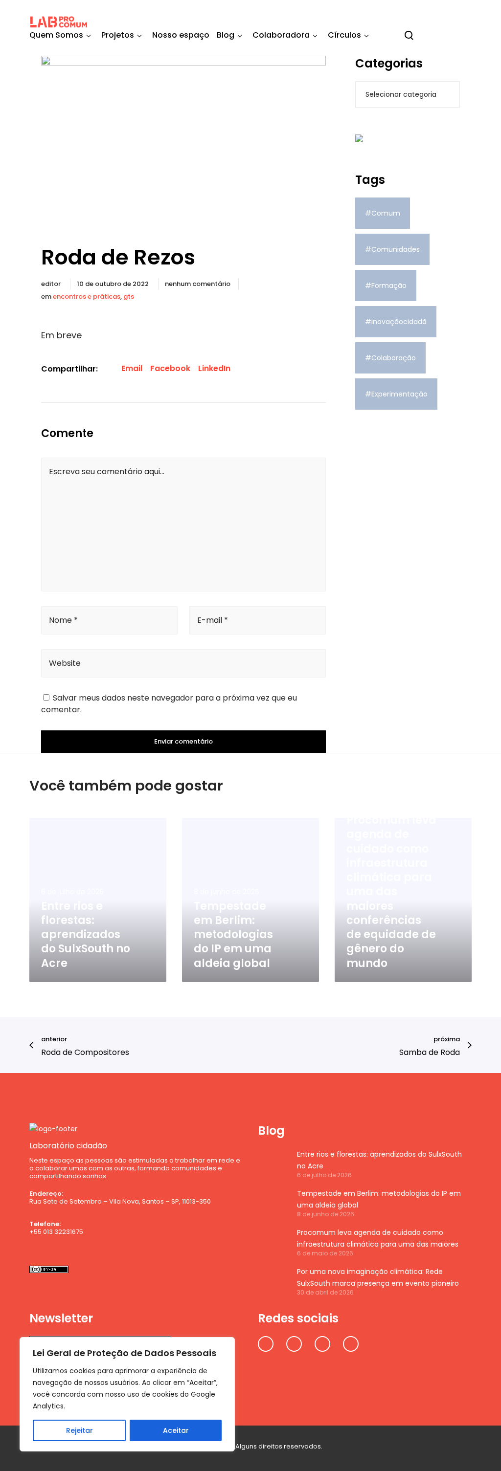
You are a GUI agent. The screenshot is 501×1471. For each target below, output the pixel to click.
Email (131, 368)
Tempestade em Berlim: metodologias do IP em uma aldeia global (379, 1199)
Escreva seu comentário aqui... (106, 471)
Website (65, 663)
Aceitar (176, 1430)
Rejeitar (79, 1430)
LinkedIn (214, 368)
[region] (127, 1394)
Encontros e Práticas (86, 296)
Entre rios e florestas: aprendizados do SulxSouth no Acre (379, 1160)
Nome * (63, 620)
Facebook (170, 368)
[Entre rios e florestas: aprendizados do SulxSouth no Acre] (272, 1163)
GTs (128, 296)
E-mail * (212, 620)
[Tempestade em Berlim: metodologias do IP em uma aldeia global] (272, 1202)
